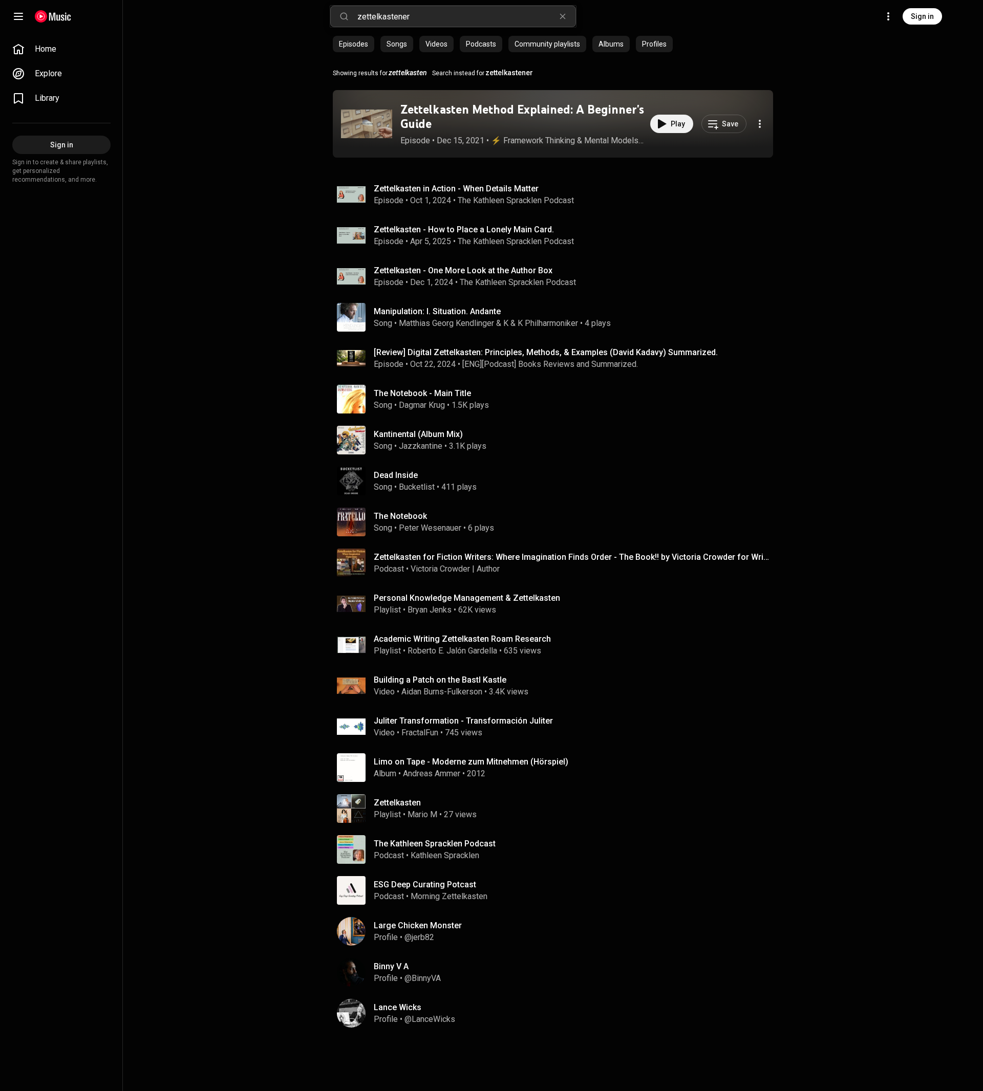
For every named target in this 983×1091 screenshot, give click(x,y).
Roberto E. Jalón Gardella (452, 651)
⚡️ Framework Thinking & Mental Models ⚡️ (568, 140)
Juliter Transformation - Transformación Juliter (463, 721)
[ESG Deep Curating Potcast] (557, 890)
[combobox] (466, 16)
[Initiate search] (344, 16)
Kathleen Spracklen (445, 855)
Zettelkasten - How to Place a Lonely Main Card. (464, 229)
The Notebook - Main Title (422, 393)
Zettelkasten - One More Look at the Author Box (463, 270)
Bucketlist (417, 487)
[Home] (53, 16)
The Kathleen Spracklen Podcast (516, 200)
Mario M (422, 814)
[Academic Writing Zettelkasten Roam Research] (557, 644)
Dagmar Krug (422, 405)
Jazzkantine (420, 446)
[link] (61, 49)
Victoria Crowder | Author (455, 569)
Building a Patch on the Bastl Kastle (440, 680)
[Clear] (562, 16)
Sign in (922, 16)
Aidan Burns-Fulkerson (441, 691)
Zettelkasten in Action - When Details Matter (456, 188)
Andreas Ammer (431, 773)
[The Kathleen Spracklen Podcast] (557, 849)
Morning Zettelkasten (449, 896)
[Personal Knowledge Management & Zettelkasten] (557, 603)
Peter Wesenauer (430, 528)
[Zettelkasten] (557, 808)
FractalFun (419, 732)
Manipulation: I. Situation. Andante (437, 311)
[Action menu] (760, 124)
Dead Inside (396, 475)
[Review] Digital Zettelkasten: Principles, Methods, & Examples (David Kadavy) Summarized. (546, 352)
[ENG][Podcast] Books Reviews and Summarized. (550, 364)
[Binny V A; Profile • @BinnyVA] (557, 972)
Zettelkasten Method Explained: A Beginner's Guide (522, 117)
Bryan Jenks (430, 610)
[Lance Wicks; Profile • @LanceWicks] (557, 1013)
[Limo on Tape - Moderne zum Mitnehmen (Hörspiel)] (557, 767)
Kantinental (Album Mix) (418, 434)
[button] (366, 124)
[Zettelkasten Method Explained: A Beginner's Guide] (366, 123)
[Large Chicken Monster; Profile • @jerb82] (557, 931)
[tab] (353, 44)
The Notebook (400, 516)
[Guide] (18, 16)
